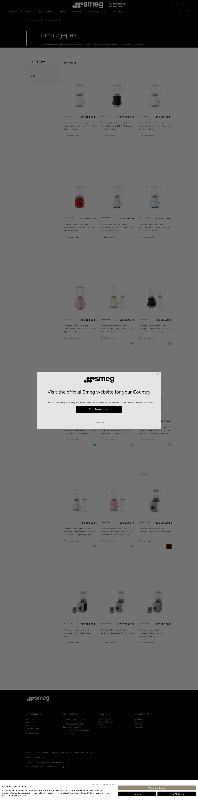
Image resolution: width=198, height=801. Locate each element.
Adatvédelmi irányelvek (103, 784)
